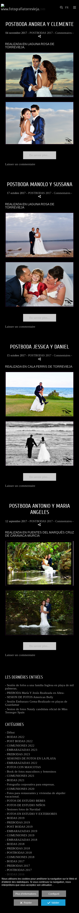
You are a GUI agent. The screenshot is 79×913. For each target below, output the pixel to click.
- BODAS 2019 (15, 818)
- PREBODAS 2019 (17, 822)
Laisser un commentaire (20, 164)
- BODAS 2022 (15, 737)
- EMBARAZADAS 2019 (21, 831)
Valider (54, 902)
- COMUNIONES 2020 (19, 788)
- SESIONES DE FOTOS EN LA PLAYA (30, 758)
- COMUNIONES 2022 (19, 745)
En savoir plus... (39, 155)
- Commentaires (63, 32)
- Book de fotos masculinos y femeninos (30, 771)
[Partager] (39, 36)
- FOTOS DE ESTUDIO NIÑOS (25, 805)
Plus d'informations (25, 893)
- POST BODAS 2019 (19, 826)
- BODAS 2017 (15, 861)
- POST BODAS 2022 (19, 741)
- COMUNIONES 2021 (19, 775)
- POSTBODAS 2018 (18, 852)
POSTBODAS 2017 (41, 32)
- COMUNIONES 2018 (19, 857)
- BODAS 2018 (15, 844)
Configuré (53, 893)
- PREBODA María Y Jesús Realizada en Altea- (34, 692)
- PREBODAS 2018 (17, 848)
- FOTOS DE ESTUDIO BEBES (25, 800)
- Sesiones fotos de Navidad (22, 809)
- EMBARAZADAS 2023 (21, 749)
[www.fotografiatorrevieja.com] (23, 7)
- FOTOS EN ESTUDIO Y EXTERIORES (31, 813)
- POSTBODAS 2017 (18, 870)
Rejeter (27, 902)
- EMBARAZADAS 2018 (21, 839)
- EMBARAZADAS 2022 (21, 762)
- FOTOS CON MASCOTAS (23, 767)
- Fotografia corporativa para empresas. (30, 784)
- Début (10, 732)
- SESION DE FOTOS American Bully (29, 697)
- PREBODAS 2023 (17, 754)
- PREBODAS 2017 (17, 865)
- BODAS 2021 (15, 780)
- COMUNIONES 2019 (19, 835)
